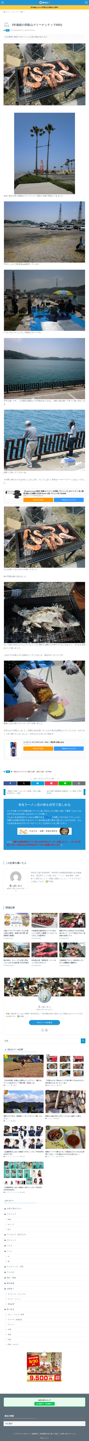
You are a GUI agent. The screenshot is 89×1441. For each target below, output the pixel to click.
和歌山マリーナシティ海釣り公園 (24, 771)
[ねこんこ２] (44, 2)
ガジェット (11, 1240)
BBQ (7, 30)
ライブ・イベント (14, 1299)
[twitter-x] (42, 1030)
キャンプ (11, 1224)
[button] (10, 783)
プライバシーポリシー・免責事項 (26, 1434)
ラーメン (11, 1324)
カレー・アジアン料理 (16, 1314)
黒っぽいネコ (16, 886)
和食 (9, 1334)
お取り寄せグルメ (14, 1209)
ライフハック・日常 (15, 1267)
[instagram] (46, 1030)
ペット (9, 1251)
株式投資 (10, 1283)
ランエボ (10, 1272)
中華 (9, 1329)
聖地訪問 (11, 1304)
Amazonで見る (38, 500)
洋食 (9, 1339)
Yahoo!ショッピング (69, 500)
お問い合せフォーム (67, 1434)
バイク (9, 1246)
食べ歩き (10, 1309)
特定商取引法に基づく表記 (49, 1434)
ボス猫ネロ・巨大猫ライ (44, 1404)
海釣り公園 (40, 771)
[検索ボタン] (86, 2)
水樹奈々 (10, 1289)
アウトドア (11, 1214)
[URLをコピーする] (78, 783)
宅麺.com (48, 817)
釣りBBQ (48, 771)
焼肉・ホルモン (13, 1344)
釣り (9, 1229)
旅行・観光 (11, 1278)
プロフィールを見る (44, 1022)
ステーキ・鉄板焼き (15, 1319)
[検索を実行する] (83, 1040)
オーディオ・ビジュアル (17, 1294)
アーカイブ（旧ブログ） (17, 1235)
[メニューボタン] (2, 2)
